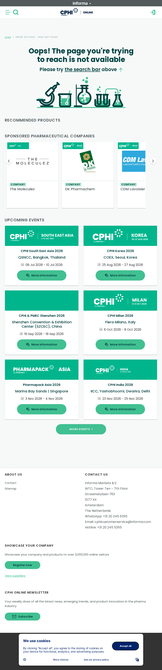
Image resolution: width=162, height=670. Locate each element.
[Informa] (82, 3)
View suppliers (15, 576)
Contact (10, 483)
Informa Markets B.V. (101, 483)
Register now (22, 565)
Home (8, 37)
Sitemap (10, 489)
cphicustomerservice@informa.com (123, 522)
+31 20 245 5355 (115, 516)
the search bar (82, 69)
